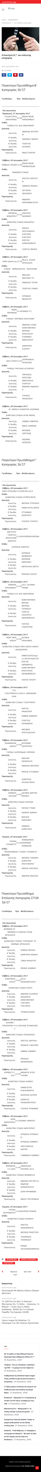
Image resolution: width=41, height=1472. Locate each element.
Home (4, 20)
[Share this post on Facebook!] (4, 75)
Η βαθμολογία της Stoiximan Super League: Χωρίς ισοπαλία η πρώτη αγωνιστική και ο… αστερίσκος (20, 1379)
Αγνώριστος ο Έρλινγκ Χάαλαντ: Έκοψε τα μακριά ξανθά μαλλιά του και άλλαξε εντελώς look (19, 1422)
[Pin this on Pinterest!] (15, 75)
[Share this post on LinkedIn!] (21, 75)
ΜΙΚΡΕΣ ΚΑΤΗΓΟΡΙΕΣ (28, 1259)
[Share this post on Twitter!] (9, 75)
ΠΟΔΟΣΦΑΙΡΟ (12, 20)
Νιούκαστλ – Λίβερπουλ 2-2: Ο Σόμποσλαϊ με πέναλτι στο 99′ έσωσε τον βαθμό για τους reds (20, 1401)
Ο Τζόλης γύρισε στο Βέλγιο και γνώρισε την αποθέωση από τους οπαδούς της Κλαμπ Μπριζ (20, 1390)
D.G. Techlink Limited (28, 1466)
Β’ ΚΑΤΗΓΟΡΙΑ (12, 1259)
